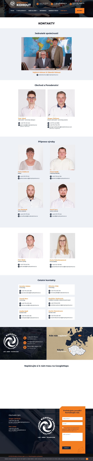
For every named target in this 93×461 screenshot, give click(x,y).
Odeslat (66, 447)
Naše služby (32, 10)
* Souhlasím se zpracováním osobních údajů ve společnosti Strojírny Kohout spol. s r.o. (70, 429)
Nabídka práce (53, 10)
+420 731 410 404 (14, 428)
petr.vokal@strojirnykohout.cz (17, 430)
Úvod (12, 10)
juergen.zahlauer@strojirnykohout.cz (19, 422)
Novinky (79, 10)
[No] (91, 459)
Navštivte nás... (78, 4)
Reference (43, 10)
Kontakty (64, 10)
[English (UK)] (78, 1)
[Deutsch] (81, 1)
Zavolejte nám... (43, 4)
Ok (87, 458)
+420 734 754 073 (14, 420)
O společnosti (21, 10)
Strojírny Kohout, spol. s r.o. (20, 456)
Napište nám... (60, 4)
